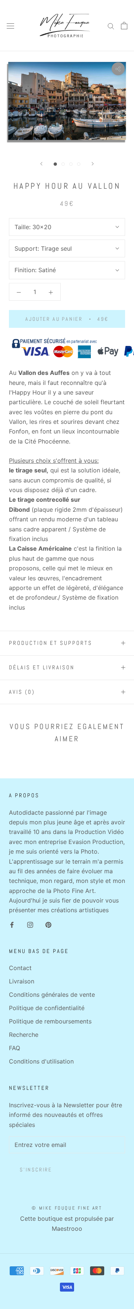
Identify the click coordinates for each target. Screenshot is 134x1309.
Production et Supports (50, 642)
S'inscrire (36, 1169)
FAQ (14, 1048)
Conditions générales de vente (52, 994)
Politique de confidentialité (46, 1008)
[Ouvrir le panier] (124, 25)
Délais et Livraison (41, 667)
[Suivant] (93, 163)
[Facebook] (12, 924)
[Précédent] (41, 163)
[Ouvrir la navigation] (10, 26)
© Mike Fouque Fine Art (67, 1208)
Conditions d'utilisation (41, 1061)
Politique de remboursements (50, 1021)
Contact (20, 968)
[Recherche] (111, 25)
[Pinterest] (48, 924)
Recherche (23, 1034)
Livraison (21, 981)
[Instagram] (30, 924)
